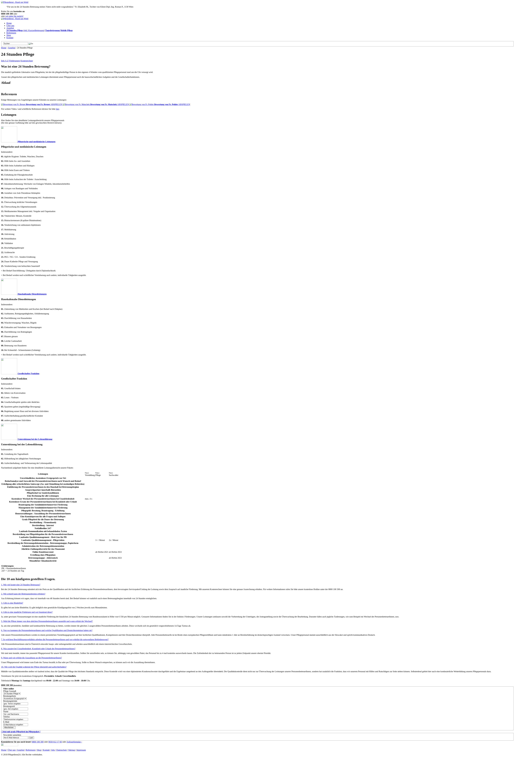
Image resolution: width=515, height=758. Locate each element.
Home (9, 23)
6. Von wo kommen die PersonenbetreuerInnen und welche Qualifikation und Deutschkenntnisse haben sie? (46, 630)
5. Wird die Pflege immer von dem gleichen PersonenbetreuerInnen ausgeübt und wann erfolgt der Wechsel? (47, 621)
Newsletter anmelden (12, 735)
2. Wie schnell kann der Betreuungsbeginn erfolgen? (23, 594)
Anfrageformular (74, 742)
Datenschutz (61, 750)
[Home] (14, 2)
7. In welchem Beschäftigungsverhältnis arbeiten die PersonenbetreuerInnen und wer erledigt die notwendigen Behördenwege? (54, 639)
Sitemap (71, 750)
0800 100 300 (38, 742)
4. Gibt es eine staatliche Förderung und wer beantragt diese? (27, 612)
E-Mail (6, 722)
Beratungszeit (9, 706)
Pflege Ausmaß (9, 691)
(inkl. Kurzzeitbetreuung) (25, 30)
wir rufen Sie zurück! (14, 16)
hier (57, 109)
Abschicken (9, 727)
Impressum (81, 750)
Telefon (6, 717)
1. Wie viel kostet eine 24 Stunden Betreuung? (20, 585)
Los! (31, 738)
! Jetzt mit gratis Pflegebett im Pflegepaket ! (20, 731)
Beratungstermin (10, 701)
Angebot (10, 28)
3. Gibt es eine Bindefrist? (12, 603)
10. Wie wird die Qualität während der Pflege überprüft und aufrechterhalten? (34, 667)
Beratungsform (9, 696)
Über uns (10, 25)
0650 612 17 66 (55, 742)
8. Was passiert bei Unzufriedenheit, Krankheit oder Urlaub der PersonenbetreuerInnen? (38, 648)
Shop (8, 35)
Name (5, 711)
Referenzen (11, 33)
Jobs (53, 750)
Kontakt (9, 38)
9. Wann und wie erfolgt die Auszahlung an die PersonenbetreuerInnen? (31, 658)
